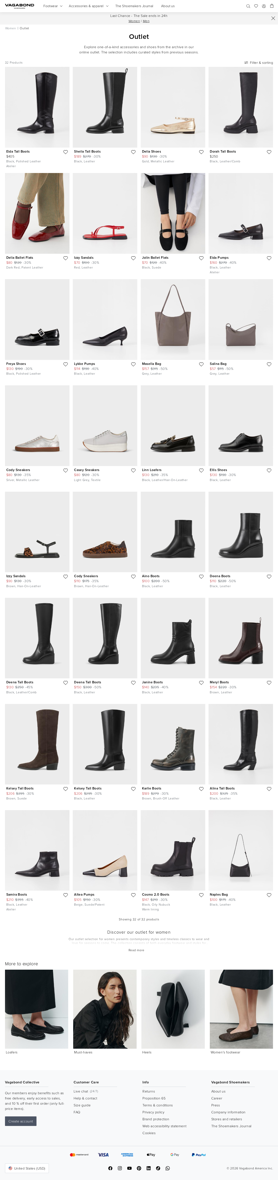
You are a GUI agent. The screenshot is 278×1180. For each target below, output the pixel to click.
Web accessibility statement (164, 1126)
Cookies (149, 1133)
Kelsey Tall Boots (20, 788)
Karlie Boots (151, 788)
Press (215, 1105)
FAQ (77, 1112)
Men (146, 21)
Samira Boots (16, 894)
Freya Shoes (16, 363)
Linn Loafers (152, 469)
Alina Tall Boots (222, 788)
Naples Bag (219, 894)
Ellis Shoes (218, 469)
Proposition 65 (153, 1098)
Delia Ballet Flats (19, 257)
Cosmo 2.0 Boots (155, 894)
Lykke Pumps (84, 363)
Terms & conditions (157, 1105)
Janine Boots (152, 682)
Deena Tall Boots (19, 682)
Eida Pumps (219, 257)
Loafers (12, 1052)
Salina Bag (218, 363)
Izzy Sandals (83, 257)
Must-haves (83, 1052)
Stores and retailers (226, 1119)
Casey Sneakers (86, 469)
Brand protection (155, 1119)
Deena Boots (220, 576)
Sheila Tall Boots (87, 151)
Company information (228, 1112)
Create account (20, 1121)
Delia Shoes (151, 151)
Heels (146, 1052)
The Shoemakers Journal (231, 1126)
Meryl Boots (219, 682)
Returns (148, 1091)
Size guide (82, 1105)
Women (134, 21)
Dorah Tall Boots (223, 151)
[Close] (273, 18)
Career (216, 1098)
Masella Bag (151, 363)
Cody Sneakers (18, 469)
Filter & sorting (261, 62)
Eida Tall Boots (18, 151)
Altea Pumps (84, 894)
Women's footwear (225, 1052)
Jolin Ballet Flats (155, 257)
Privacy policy (153, 1112)
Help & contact (85, 1098)
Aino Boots (151, 576)
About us (218, 1091)
